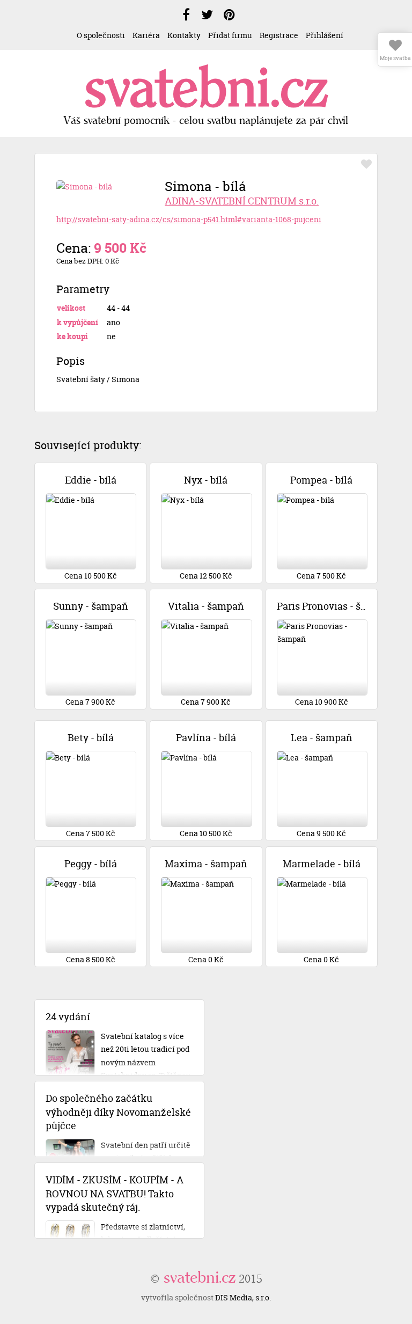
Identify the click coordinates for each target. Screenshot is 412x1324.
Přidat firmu (230, 35)
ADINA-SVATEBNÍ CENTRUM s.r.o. (242, 201)
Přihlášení (324, 35)
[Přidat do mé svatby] (366, 164)
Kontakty (184, 35)
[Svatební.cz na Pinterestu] (229, 15)
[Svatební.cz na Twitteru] (207, 15)
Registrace (279, 35)
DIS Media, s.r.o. (243, 1297)
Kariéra (146, 35)
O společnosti (101, 35)
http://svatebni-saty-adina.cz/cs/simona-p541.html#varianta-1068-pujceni (188, 219)
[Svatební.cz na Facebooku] (186, 15)
